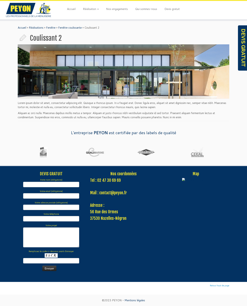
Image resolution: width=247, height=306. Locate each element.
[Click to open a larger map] (196, 179)
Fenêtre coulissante (70, 28)
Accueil (71, 9)
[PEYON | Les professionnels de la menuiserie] (28, 10)
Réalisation (90, 9)
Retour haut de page (219, 285)
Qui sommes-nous (146, 9)
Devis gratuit (172, 9)
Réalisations (36, 28)
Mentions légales (135, 300)
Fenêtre (51, 28)
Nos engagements (117, 9)
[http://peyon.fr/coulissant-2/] (123, 71)
